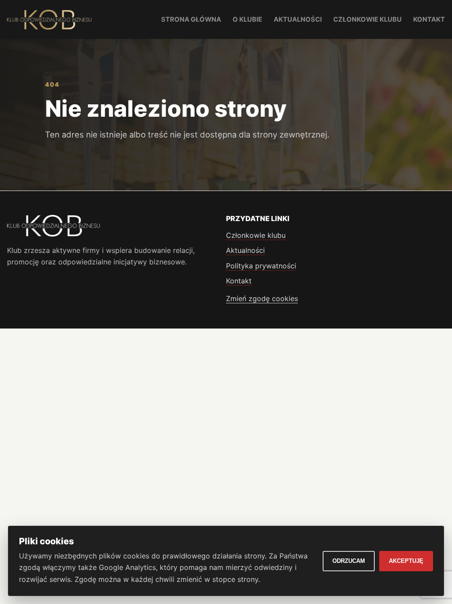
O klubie (247, 19)
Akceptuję (406, 561)
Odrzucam (348, 561)
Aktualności (298, 19)
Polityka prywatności (261, 265)
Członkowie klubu (367, 19)
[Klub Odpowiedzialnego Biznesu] (49, 20)
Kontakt (429, 19)
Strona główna (191, 19)
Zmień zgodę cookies (262, 298)
